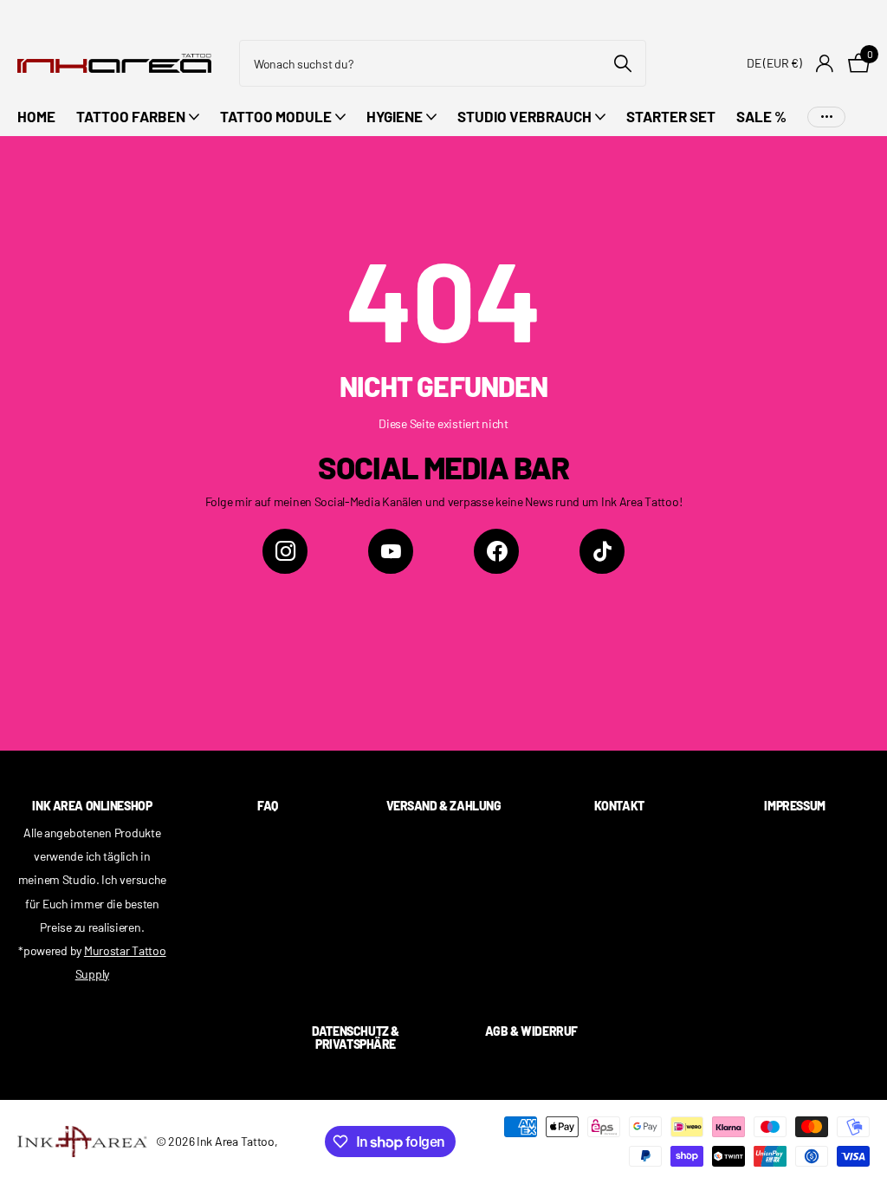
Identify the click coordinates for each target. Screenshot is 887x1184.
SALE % (761, 116)
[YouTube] (390, 551)
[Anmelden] (825, 63)
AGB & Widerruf (531, 1031)
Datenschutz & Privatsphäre (355, 1037)
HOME (36, 116)
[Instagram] (285, 551)
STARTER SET (670, 116)
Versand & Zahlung (444, 805)
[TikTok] (602, 551)
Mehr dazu (826, 116)
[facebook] (496, 551)
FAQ (267, 805)
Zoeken (622, 63)
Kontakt (619, 805)
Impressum (794, 805)
